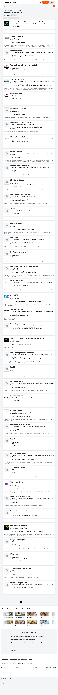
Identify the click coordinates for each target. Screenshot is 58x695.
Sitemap (2, 690)
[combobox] (45, 6)
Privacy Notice (3, 683)
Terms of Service (3, 685)
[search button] (53, 6)
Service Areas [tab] (29, 663)
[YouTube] (10, 678)
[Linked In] (1, 678)
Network (15, 2)
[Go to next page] (37, 602)
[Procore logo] (7, 2)
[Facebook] (3, 678)
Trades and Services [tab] (21, 663)
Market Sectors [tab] (12, 663)
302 (34, 601)
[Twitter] (5, 678)
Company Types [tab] (5, 663)
